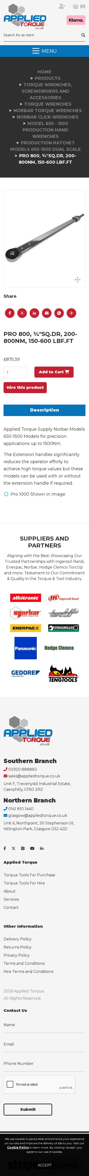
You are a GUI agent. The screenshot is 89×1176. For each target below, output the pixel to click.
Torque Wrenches (47, 104)
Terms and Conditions (24, 963)
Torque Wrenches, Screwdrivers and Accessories (47, 91)
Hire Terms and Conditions (28, 971)
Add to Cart (52, 372)
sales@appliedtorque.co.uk (34, 776)
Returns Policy (18, 947)
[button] (9, 313)
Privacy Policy (17, 955)
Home (44, 72)
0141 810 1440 (20, 809)
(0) (82, 6)
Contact (11, 907)
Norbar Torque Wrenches (48, 110)
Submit (28, 1109)
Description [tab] (44, 410)
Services (11, 899)
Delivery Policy (18, 939)
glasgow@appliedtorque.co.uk (37, 815)
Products (48, 78)
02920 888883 (22, 769)
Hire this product (25, 387)
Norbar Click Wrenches (48, 117)
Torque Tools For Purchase (29, 875)
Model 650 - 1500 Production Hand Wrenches (45, 130)
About (10, 891)
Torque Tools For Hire (24, 883)
